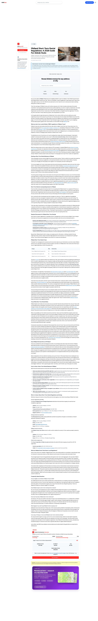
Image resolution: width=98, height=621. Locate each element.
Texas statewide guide (58, 182)
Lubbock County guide (71, 182)
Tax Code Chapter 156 (70, 271)
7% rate (36, 259)
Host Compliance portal (47, 412)
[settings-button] (95, 2)
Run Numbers (21, 50)
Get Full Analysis (55, 557)
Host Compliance (62, 192)
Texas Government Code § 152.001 (58, 141)
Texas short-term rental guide (54, 337)
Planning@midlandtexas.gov (41, 424)
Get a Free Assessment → (21, 68)
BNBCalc (65, 121)
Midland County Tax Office (71, 285)
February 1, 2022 (42, 129)
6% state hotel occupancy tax (57, 271)
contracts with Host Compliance (38, 346)
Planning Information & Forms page (51, 150)
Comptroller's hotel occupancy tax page (45, 448)
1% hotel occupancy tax (41, 282)
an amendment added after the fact (70, 165)
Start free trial (89, 2)
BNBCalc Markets (74, 297)
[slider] (36, 537)
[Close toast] (14, 618)
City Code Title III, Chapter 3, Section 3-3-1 (50, 127)
